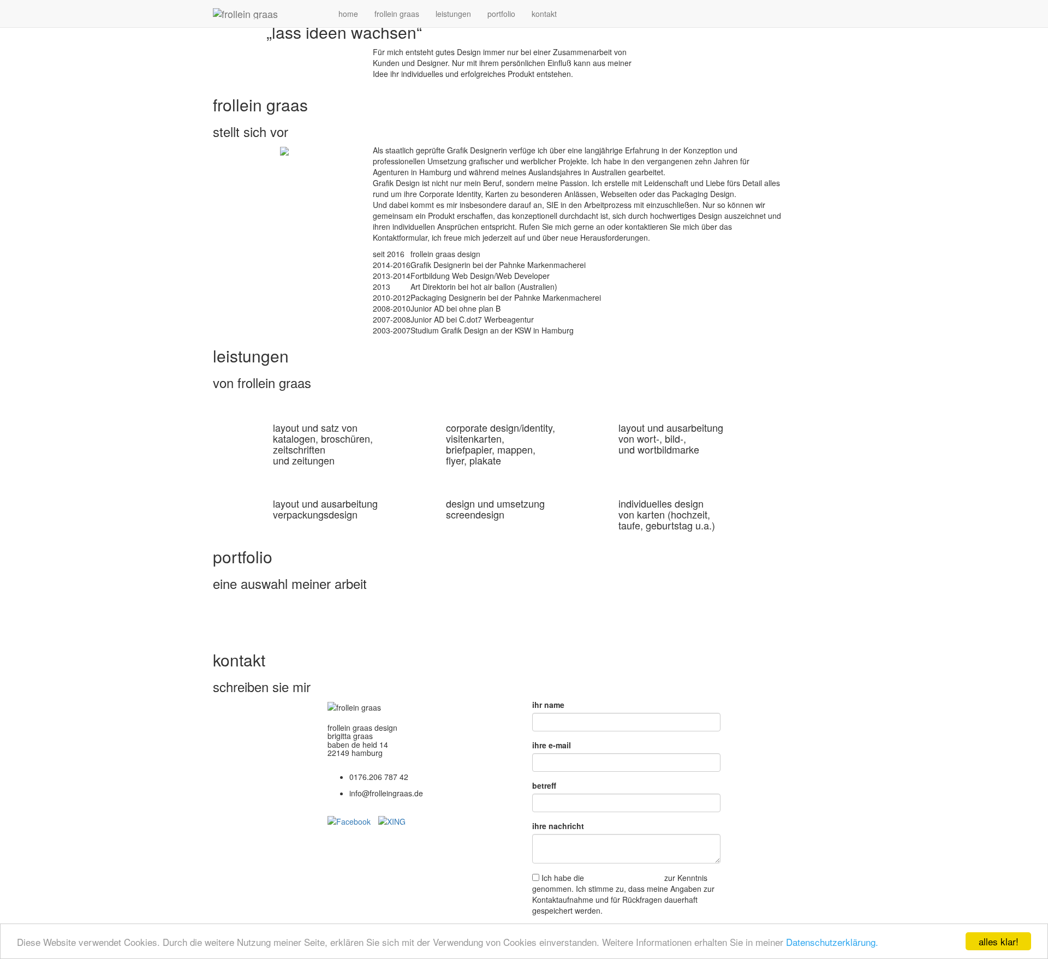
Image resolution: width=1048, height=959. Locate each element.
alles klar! (999, 941)
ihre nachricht (558, 825)
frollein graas (396, 13)
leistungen (453, 13)
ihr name (548, 704)
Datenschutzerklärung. (832, 942)
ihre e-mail (551, 745)
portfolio (501, 13)
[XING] (392, 820)
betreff (544, 785)
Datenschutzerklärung (624, 877)
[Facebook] (352, 820)
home (348, 13)
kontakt (544, 13)
